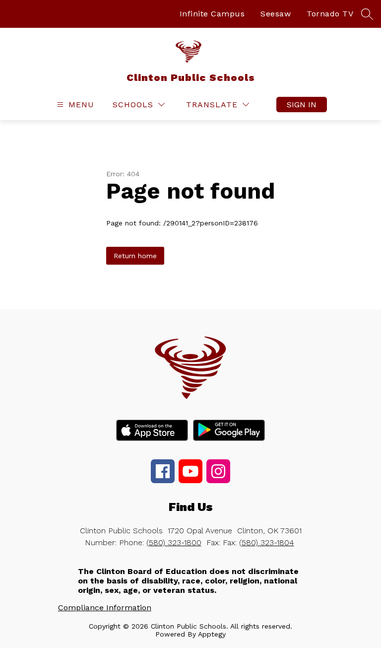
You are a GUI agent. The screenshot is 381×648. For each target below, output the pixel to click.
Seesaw (275, 13)
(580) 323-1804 (266, 542)
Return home (135, 256)
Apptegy (212, 634)
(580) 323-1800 (173, 542)
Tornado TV (330, 13)
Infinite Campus (212, 13)
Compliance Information (104, 607)
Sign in (302, 104)
